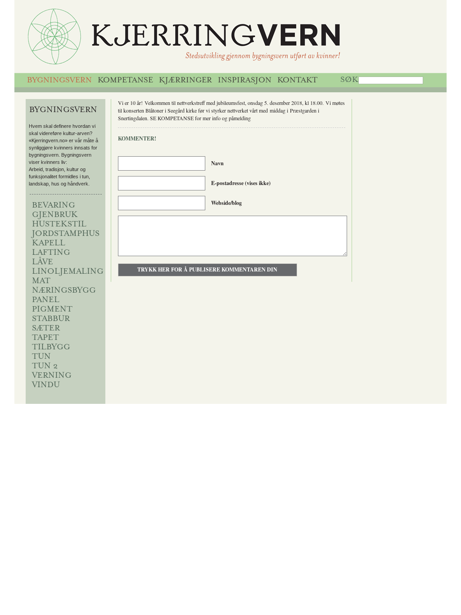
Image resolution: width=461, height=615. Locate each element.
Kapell (48, 243)
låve (42, 262)
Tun (41, 357)
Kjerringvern (220, 38)
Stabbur (51, 319)
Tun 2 (45, 366)
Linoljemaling (68, 271)
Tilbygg (51, 347)
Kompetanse (125, 80)
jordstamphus (65, 234)
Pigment (52, 309)
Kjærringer (185, 80)
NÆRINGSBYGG (64, 290)
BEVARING (53, 205)
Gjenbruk (55, 215)
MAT (41, 281)
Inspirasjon (244, 80)
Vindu (46, 385)
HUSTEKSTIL (59, 224)
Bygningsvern (59, 80)
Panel (45, 300)
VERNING (52, 375)
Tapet (45, 338)
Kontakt (297, 80)
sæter (46, 328)
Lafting (51, 253)
